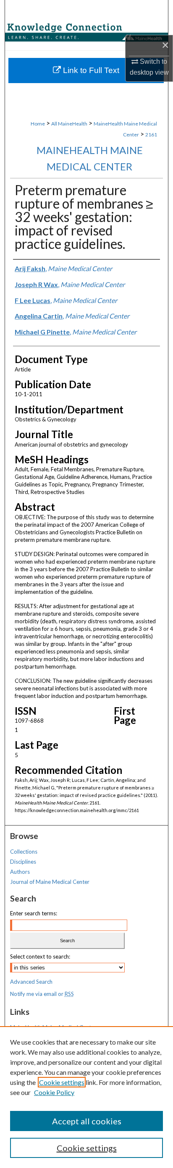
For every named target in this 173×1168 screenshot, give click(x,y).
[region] (86, 1097)
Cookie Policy (54, 1092)
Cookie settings (61, 1082)
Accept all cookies (86, 1121)
